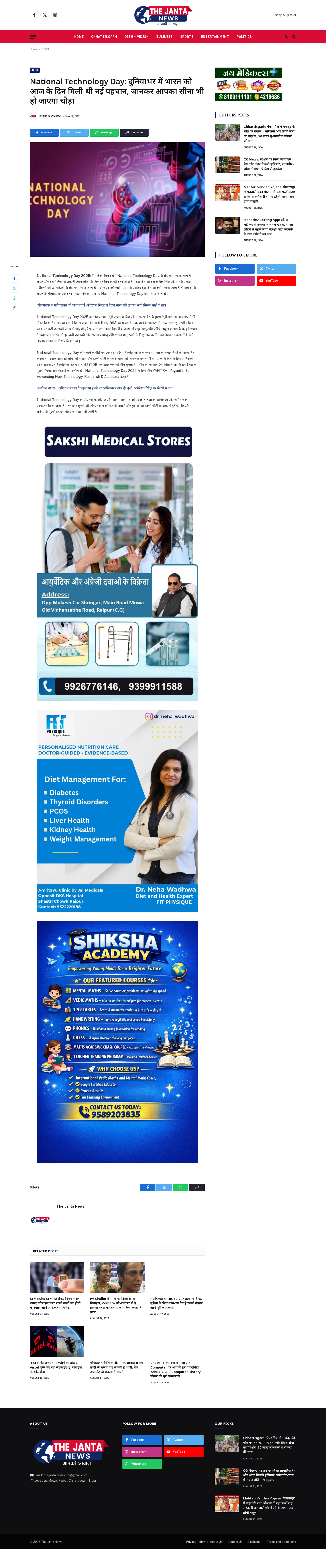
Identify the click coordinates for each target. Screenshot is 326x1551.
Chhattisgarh (104, 36)
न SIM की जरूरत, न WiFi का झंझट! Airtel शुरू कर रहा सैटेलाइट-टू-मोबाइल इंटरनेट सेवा (56, 1367)
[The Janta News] (163, 15)
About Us (216, 1541)
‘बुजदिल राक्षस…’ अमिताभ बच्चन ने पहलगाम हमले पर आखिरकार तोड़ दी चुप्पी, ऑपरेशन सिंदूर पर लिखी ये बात (105, 388)
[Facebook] (14, 278)
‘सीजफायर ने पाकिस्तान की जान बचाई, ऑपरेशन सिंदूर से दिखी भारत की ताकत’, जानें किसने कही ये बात (101, 305)
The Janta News (52, 116)
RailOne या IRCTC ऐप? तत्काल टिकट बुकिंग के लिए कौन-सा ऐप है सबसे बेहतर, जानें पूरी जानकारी (177, 1303)
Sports (187, 36)
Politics (244, 36)
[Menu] (33, 37)
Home (79, 36)
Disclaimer (254, 1541)
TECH (45, 49)
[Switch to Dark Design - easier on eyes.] (286, 37)
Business (164, 36)
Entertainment (215, 36)
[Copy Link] (14, 307)
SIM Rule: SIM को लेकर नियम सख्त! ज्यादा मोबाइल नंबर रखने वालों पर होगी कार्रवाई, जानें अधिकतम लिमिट (55, 1303)
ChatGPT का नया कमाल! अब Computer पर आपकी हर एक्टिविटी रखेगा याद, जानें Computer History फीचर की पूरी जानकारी (175, 1369)
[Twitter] (14, 288)
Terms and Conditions (281, 1541)
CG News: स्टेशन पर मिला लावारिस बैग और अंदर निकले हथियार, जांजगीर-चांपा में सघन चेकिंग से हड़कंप (269, 164)
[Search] (293, 37)
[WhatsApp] (14, 298)
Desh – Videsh (137, 36)
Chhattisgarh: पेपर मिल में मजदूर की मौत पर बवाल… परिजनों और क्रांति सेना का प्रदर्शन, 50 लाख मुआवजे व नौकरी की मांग (270, 133)
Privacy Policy (195, 1541)
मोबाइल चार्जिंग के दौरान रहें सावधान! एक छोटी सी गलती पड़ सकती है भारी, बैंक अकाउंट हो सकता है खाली (116, 1367)
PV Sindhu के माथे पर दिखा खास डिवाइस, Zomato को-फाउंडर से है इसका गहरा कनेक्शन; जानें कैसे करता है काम (115, 1305)
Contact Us (235, 1541)
